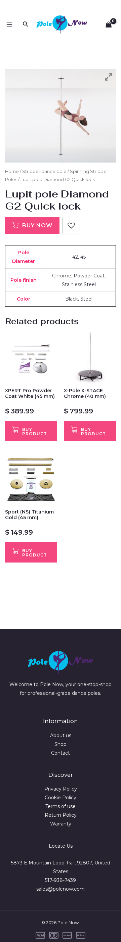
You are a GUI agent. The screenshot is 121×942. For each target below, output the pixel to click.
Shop (60, 744)
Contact (60, 753)
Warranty (60, 824)
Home (12, 171)
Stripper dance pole (44, 171)
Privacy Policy (60, 789)
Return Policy (61, 815)
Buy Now (37, 225)
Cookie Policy (60, 798)
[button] (71, 225)
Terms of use (60, 806)
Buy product (34, 431)
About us (60, 735)
